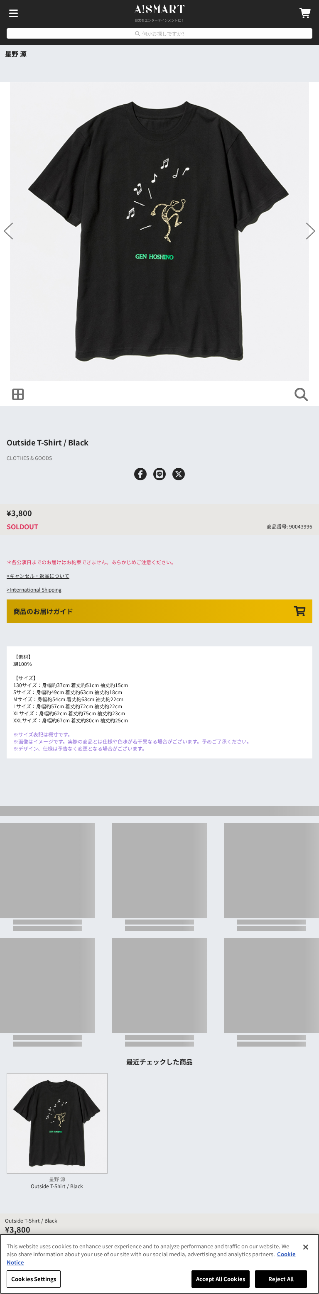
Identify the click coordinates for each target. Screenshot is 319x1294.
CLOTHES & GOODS (29, 457)
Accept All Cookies (220, 1279)
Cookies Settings (33, 1279)
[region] (159, 1264)
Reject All (281, 1279)
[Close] (306, 1247)
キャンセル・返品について (39, 575)
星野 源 (16, 54)
